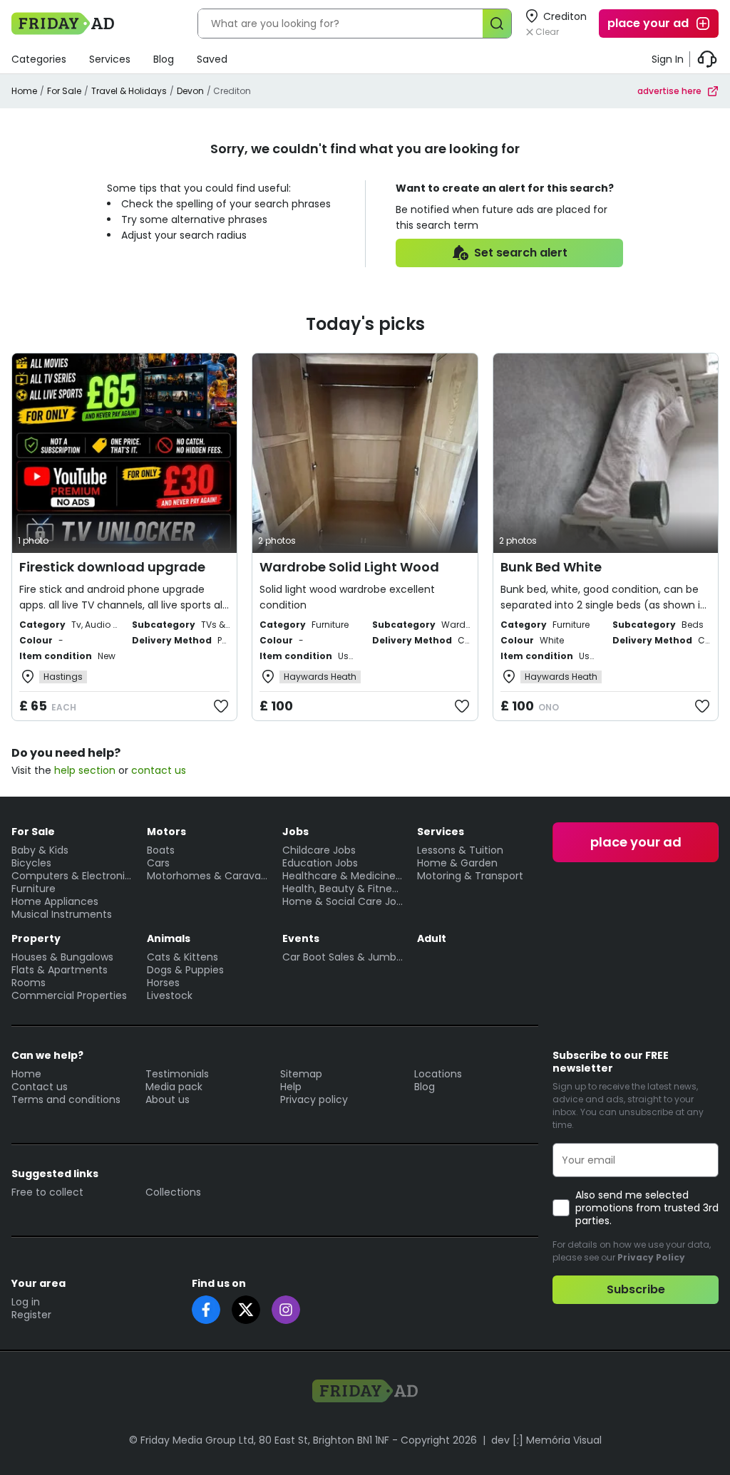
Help (291, 1087)
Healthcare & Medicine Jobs (342, 875)
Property (36, 938)
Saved (212, 59)
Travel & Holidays (129, 91)
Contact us (39, 1087)
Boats (161, 850)
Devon (190, 91)
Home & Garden (457, 862)
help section (84, 770)
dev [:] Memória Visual (546, 1440)
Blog (163, 59)
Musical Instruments (61, 914)
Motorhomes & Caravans (207, 875)
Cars (158, 862)
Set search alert (520, 252)
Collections (173, 1192)
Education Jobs (320, 862)
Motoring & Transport (470, 875)
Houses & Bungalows (62, 957)
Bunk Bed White (551, 567)
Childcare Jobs (319, 850)
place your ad (648, 23)
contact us (158, 770)
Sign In (668, 59)
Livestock (169, 995)
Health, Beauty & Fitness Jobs (342, 888)
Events (300, 938)
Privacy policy (314, 1099)
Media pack (173, 1087)
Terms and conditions (65, 1099)
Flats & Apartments (59, 969)
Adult (431, 938)
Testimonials (177, 1074)
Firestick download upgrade (112, 567)
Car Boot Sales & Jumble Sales (342, 957)
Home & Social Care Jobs (342, 901)
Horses (163, 982)
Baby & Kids (39, 850)
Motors (166, 831)
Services (109, 59)
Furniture (33, 888)
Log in (25, 1302)
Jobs (295, 831)
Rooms (28, 982)
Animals (168, 938)
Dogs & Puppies (185, 969)
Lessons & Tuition (460, 850)
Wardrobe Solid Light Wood (349, 567)
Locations (438, 1074)
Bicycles (31, 862)
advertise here (669, 91)
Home (24, 91)
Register (31, 1315)
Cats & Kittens (182, 957)
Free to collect (47, 1192)
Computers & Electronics (72, 875)
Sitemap (301, 1074)
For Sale (64, 91)
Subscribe (636, 1289)
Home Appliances (54, 901)
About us (167, 1099)
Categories (38, 59)
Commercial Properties (69, 995)
